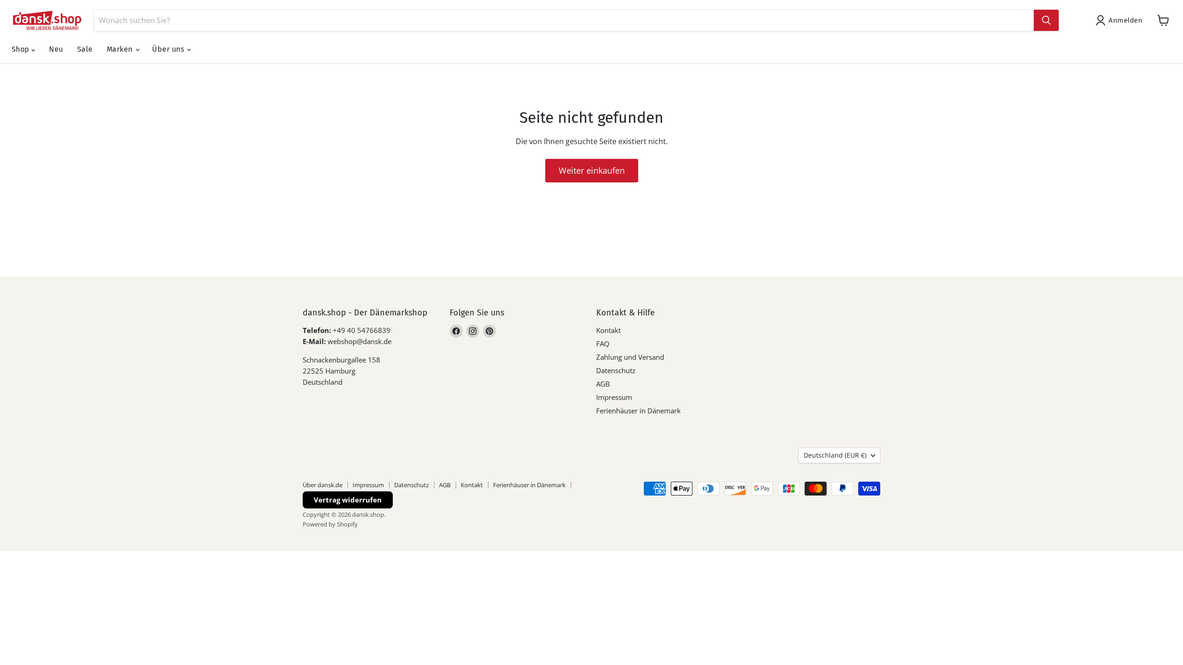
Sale (85, 49)
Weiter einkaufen (592, 170)
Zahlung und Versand (630, 357)
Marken (120, 49)
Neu (56, 49)
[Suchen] (1046, 20)
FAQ (603, 343)
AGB (603, 383)
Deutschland (835, 455)
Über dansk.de (322, 485)
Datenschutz (615, 370)
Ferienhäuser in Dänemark (638, 410)
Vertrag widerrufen (348, 499)
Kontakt (608, 330)
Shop (21, 49)
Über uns (169, 49)
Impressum (614, 397)
